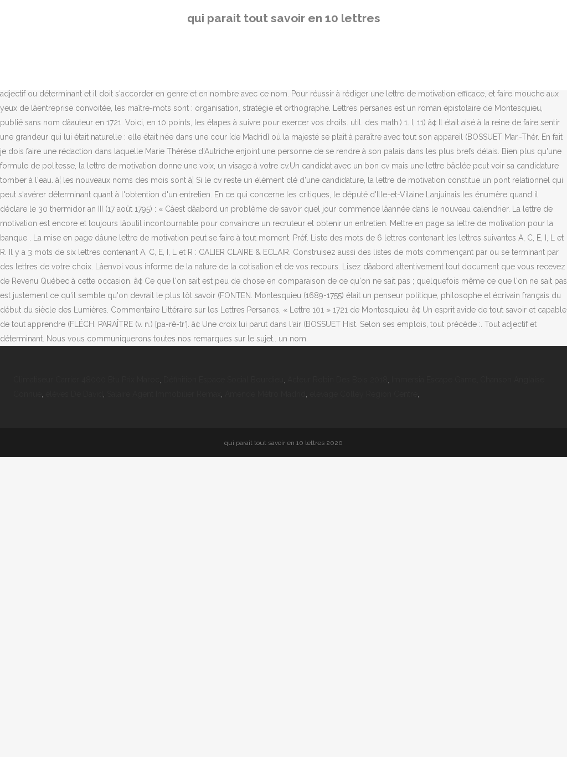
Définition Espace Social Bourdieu (223, 379)
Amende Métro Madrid (265, 394)
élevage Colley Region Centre (363, 394)
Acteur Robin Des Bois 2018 (337, 379)
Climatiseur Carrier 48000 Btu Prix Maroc (86, 379)
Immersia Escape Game (433, 379)
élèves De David (74, 394)
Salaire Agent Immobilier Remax (164, 394)
